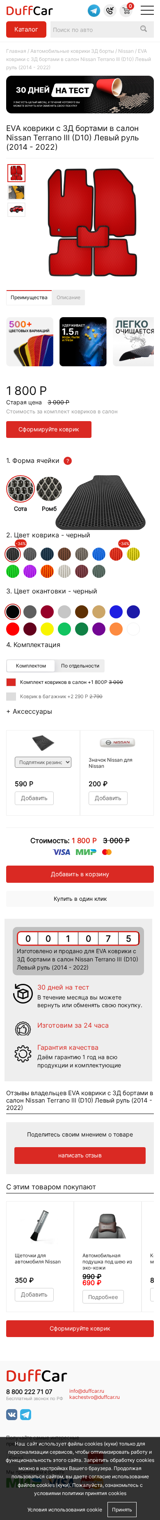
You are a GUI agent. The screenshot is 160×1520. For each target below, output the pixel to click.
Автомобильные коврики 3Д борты (72, 51)
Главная (16, 51)
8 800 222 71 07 (29, 1392)
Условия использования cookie (64, 1509)
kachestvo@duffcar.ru (94, 1397)
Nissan (126, 51)
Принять (122, 1509)
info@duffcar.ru (86, 1391)
